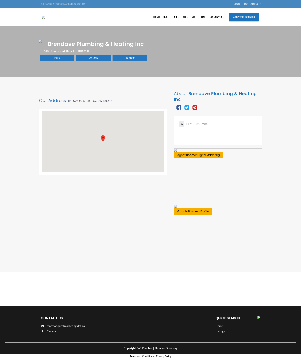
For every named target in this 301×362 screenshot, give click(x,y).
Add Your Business (244, 17)
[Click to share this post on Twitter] (186, 108)
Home (156, 17)
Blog (237, 3)
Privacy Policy (163, 356)
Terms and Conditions (142, 356)
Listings (250, 288)
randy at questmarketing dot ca (65, 326)
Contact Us (251, 3)
